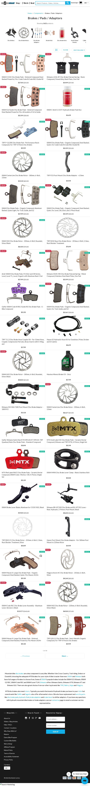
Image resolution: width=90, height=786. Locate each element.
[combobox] (52, 3)
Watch (26, 3)
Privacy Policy (8, 760)
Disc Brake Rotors (24, 40)
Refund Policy (8, 750)
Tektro (66, 685)
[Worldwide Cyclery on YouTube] (33, 718)
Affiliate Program (9, 747)
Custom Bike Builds (10, 741)
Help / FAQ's (8, 725)
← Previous (25, 656)
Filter (65, 50)
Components (38, 13)
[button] (56, 50)
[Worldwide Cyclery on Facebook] (29, 718)
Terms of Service (9, 753)
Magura (80, 685)
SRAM (70, 676)
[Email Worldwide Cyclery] (40, 718)
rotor (80, 691)
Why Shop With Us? (10, 731)
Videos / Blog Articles (11, 721)
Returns (6, 734)
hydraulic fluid (24, 697)
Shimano (78, 676)
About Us (7, 718)
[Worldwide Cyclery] (8, 3)
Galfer (19, 694)
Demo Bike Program (10, 737)
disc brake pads (12, 697)
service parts (80, 694)
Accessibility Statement (11, 756)
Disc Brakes (11, 40)
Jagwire (28, 694)
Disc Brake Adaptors (36, 41)
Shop (18, 3)
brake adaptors (35, 697)
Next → (65, 656)
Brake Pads (49, 40)
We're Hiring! (8, 744)
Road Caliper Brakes (74, 41)
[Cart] (80, 2)
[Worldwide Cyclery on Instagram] (26, 718)
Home (30, 13)
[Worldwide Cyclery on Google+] (36, 718)
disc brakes (20, 673)
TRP (61, 685)
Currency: (7, 765)
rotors (27, 691)
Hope (71, 685)
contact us (55, 700)
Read (32, 3)
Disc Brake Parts (62, 40)
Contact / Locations (10, 728)
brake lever (48, 697)
